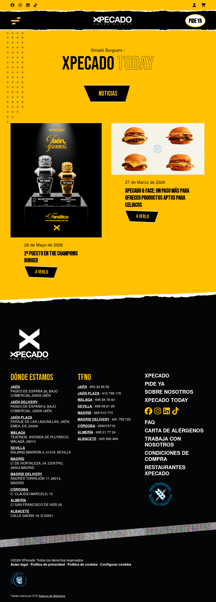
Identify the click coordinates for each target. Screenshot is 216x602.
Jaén (15, 386)
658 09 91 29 (105, 406)
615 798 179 (111, 393)
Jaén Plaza (21, 417)
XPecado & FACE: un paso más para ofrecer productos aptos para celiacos (157, 197)
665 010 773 (103, 412)
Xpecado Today (166, 399)
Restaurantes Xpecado (165, 470)
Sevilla (18, 447)
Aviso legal (19, 564)
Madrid (17, 458)
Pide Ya (155, 383)
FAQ (150, 422)
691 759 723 (121, 419)
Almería (18, 500)
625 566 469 (108, 438)
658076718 (106, 425)
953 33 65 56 (99, 386)
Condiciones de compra (167, 455)
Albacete (20, 511)
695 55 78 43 (105, 399)
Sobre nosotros (169, 391)
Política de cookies (83, 564)
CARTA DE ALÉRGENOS (174, 430)
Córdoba (19, 489)
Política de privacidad (48, 564)
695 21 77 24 (106, 432)
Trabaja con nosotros (163, 441)
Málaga (18, 432)
